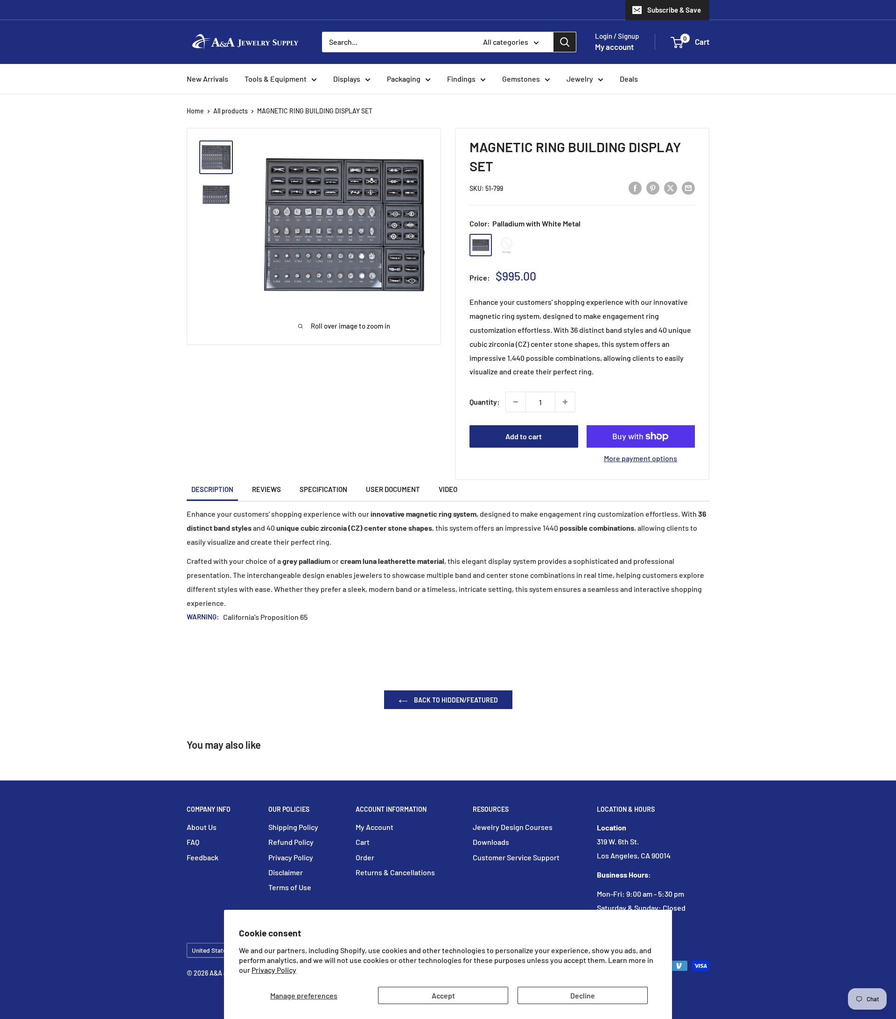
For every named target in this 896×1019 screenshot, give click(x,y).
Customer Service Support (516, 857)
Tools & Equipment (276, 78)
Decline (582, 995)
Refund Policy (291, 841)
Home (195, 111)
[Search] (564, 42)
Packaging (403, 78)
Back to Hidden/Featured (455, 700)
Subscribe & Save (674, 10)
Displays (346, 78)
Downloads (491, 841)
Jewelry (580, 78)
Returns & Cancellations (395, 872)
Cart (363, 841)
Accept (443, 995)
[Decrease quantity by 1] (515, 402)
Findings (461, 78)
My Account (374, 826)
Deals (629, 78)
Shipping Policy (293, 826)
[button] (677, 42)
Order (365, 857)
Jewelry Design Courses (513, 826)
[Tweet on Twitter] (670, 187)
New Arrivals (207, 78)
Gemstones (521, 78)
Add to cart (523, 436)
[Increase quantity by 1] (565, 402)
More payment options (640, 458)
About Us (202, 826)
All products (230, 111)
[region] (220, 176)
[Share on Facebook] (635, 187)
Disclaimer (285, 872)
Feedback (202, 857)
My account (614, 46)
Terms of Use (289, 887)
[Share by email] (688, 187)
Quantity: (484, 401)
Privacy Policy (274, 969)
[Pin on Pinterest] (652, 187)
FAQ (193, 841)
